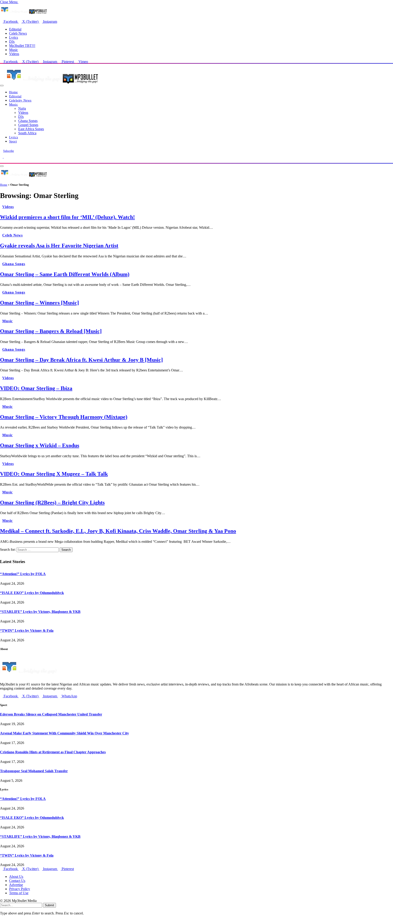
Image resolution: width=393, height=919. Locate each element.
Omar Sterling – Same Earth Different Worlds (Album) (64, 274)
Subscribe (8, 150)
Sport (13, 141)
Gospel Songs (28, 125)
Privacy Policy (19, 889)
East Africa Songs (31, 129)
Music (13, 50)
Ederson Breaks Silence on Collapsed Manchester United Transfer (51, 714)
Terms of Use (18, 893)
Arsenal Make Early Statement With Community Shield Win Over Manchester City (64, 733)
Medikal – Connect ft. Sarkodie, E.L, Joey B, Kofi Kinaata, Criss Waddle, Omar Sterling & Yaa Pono (118, 531)
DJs (12, 41)
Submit (49, 905)
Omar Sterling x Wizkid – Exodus (39, 445)
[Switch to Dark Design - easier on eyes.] (2, 157)
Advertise (16, 885)
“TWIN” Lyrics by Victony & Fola (26, 630)
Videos (14, 54)
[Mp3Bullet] (51, 84)
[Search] (1, 161)
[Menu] (2, 85)
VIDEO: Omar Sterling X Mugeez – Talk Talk (54, 474)
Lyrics (13, 37)
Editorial (15, 29)
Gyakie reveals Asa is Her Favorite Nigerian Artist (59, 246)
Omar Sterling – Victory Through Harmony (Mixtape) (63, 417)
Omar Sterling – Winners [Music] (39, 303)
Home (13, 92)
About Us (16, 876)
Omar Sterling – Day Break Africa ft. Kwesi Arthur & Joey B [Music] (81, 360)
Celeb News (18, 33)
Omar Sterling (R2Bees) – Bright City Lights (52, 502)
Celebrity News (20, 100)
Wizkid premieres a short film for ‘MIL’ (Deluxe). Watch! (67, 217)
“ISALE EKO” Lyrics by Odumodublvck (32, 593)
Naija (22, 108)
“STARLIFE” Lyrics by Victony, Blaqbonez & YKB (40, 612)
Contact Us (17, 881)
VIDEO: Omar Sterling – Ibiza (36, 388)
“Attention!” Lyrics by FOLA (23, 574)
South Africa (27, 133)
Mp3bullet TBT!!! (22, 46)
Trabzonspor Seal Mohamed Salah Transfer (34, 771)
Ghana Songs (28, 121)
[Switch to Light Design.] (5, 157)
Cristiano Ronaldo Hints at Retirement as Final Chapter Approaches (53, 752)
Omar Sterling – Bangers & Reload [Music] (51, 331)
